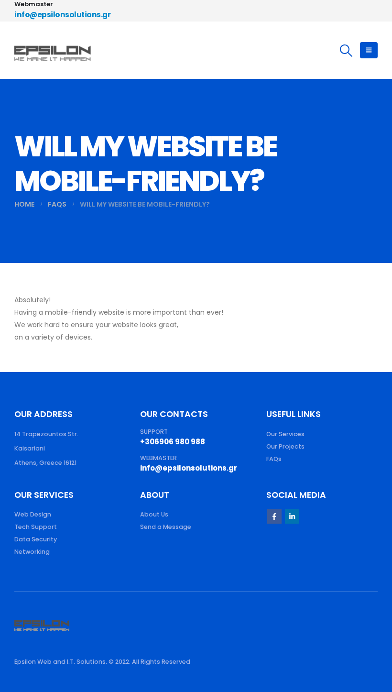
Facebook (274, 516)
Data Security (35, 539)
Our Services (285, 434)
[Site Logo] (52, 50)
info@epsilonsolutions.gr (62, 15)
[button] (346, 50)
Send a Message (165, 527)
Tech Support (35, 527)
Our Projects (285, 446)
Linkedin (292, 516)
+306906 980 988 (172, 442)
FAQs (274, 459)
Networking (32, 552)
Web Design (32, 514)
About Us (154, 514)
